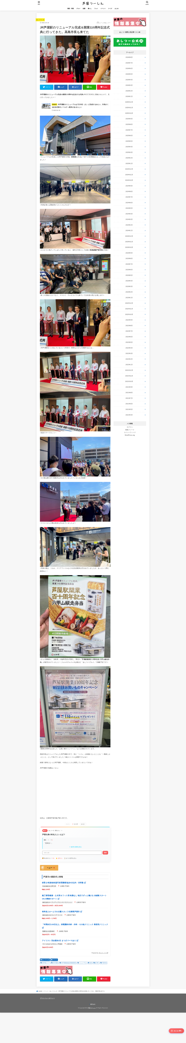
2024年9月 (129, 186)
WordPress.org (130, 435)
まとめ (116, 8)
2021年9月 (129, 387)
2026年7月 (129, 63)
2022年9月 (129, 320)
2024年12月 (129, 169)
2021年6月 (129, 404)
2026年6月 (129, 68)
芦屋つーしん (92, 1008)
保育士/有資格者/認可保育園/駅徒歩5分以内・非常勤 (63, 883)
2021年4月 (129, 415)
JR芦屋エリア (46, 963)
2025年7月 (129, 130)
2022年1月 (129, 364)
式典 (91, 963)
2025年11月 (129, 107)
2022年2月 (129, 359)
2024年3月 (129, 219)
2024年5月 (129, 208)
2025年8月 (129, 124)
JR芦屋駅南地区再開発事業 (68, 963)
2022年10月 (129, 314)
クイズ (110, 8)
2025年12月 (129, 102)
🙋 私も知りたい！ (48, 858)
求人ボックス (103, 953)
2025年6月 (129, 135)
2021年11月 (129, 376)
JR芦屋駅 (55, 963)
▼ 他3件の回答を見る (75, 847)
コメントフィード (130, 432)
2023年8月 (129, 258)
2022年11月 (129, 309)
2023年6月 (129, 269)
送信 (105, 852)
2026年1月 (129, 96)
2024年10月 (129, 180)
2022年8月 (129, 325)
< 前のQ (67, 824)
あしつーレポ (40, 19)
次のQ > (83, 824)
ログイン (130, 427)
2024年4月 (129, 214)
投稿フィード (129, 430)
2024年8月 (129, 191)
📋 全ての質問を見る (70, 858)
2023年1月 (129, 297)
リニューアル (82, 963)
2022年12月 (129, 303)
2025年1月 (129, 163)
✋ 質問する (59, 858)
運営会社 (92, 1004)
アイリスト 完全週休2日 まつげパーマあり (59, 941)
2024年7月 (129, 197)
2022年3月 (129, 353)
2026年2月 (129, 91)
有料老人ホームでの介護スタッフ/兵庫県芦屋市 (61, 912)
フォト (96, 8)
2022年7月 (129, 331)
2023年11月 (129, 241)
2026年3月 (129, 85)
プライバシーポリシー (47, 998)
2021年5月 (129, 409)
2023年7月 (129, 264)
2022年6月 (129, 337)
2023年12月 (129, 236)
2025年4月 (129, 147)
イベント (103, 8)
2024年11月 (129, 174)
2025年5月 (129, 141)
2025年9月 (129, 119)
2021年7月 (129, 398)
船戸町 (97, 963)
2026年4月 (129, 79)
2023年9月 (129, 253)
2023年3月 (129, 286)
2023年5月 (129, 275)
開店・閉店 (71, 8)
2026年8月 (129, 57)
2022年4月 (129, 348)
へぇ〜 (51, 868)
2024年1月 (129, 230)
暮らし (90, 8)
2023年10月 (129, 247)
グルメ (78, 8)
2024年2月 (129, 225)
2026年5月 (129, 74)
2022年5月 (129, 342)
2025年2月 (129, 158)
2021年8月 (129, 392)
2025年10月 (129, 113)
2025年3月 (129, 152)
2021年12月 (129, 370)
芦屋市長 (104, 963)
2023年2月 (129, 292)
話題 (84, 8)
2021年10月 (129, 381)
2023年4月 (129, 281)
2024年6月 (129, 202)
